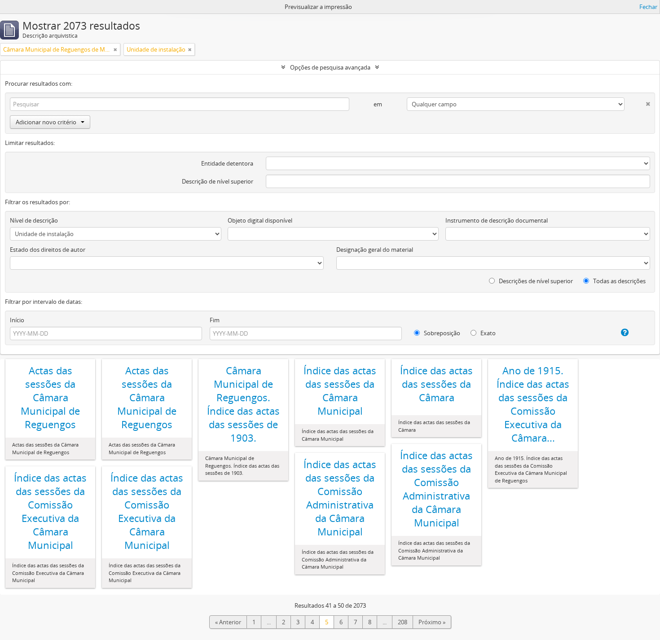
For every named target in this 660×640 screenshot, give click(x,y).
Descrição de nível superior (217, 181)
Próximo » (431, 622)
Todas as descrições (619, 281)
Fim (215, 320)
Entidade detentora (227, 163)
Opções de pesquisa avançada (330, 67)
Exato (487, 333)
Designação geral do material (374, 249)
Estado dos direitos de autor (47, 249)
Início (17, 320)
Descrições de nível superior (535, 281)
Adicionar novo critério (46, 122)
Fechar (648, 7)
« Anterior (228, 622)
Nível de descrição (34, 220)
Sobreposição (441, 333)
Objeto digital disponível (260, 220)
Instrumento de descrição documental (496, 220)
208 (402, 622)
